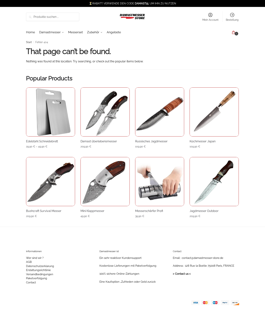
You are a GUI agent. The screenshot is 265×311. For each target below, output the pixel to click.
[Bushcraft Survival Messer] (50, 181)
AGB (29, 262)
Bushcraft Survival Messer (43, 211)
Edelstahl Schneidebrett (42, 141)
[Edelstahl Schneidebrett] (50, 112)
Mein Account (210, 19)
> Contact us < (182, 273)
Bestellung (232, 19)
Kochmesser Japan (202, 141)
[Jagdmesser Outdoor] (214, 181)
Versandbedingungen (39, 274)
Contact (31, 282)
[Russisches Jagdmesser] (159, 112)
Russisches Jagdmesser (151, 141)
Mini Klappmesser (92, 211)
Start (29, 42)
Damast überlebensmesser (99, 141)
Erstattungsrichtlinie (38, 270)
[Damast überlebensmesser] (105, 112)
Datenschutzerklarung (40, 266)
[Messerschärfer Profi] (159, 181)
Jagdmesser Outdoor (204, 211)
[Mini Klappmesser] (105, 181)
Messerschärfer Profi (149, 211)
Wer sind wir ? (35, 258)
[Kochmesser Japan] (214, 112)
